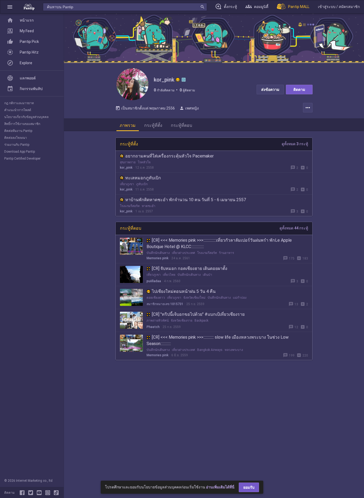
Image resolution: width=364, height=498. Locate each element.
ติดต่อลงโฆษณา (15, 138)
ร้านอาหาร (226, 253)
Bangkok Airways (210, 350)
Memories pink (157, 258)
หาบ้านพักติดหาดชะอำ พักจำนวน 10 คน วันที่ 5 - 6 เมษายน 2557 (185, 199)
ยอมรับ (248, 487)
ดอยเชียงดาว (156, 297)
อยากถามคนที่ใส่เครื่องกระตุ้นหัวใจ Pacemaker (169, 156)
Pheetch (153, 327)
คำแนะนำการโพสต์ (17, 110)
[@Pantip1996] (31, 492)
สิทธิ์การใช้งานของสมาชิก (22, 124)
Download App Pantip (19, 151)
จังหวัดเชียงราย (181, 320)
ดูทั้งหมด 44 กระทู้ (294, 228)
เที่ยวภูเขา (127, 184)
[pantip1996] (40, 492)
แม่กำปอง (239, 297)
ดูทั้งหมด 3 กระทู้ (295, 144)
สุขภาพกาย (128, 162)
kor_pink (126, 167)
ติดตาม (299, 89)
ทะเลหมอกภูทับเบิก (143, 177)
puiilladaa (154, 281)
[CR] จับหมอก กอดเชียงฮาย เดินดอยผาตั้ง (189, 268)
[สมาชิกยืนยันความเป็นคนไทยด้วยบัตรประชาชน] (177, 79)
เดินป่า (207, 275)
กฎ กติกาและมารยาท (19, 103)
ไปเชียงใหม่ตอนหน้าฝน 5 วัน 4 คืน (184, 291)
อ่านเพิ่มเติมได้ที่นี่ (220, 487)
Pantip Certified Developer (22, 158)
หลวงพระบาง (234, 350)
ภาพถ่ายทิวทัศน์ (158, 320)
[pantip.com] (29, 6)
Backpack (201, 320)
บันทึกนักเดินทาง (158, 253)
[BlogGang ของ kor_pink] (183, 79)
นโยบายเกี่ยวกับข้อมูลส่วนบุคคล (26, 117)
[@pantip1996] (56, 492)
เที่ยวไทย (169, 275)
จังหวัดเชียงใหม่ (194, 297)
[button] (9, 6)
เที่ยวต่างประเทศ (183, 253)
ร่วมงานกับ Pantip (16, 145)
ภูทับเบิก (142, 184)
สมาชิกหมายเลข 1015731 (165, 304)
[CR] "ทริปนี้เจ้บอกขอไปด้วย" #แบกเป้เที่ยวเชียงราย (198, 314)
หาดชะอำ (148, 206)
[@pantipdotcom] (49, 492)
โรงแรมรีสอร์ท (130, 206)
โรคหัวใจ (144, 162)
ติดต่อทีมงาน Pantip (18, 131)
